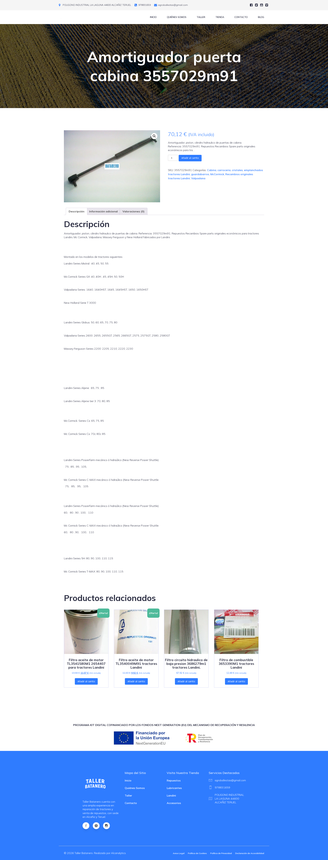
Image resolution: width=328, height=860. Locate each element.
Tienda (219, 17)
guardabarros (200, 174)
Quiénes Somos (176, 17)
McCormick (217, 174)
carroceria (224, 170)
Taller (201, 17)
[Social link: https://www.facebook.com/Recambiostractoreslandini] (88, 825)
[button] (154, 136)
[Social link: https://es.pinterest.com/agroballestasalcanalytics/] (98, 825)
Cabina (211, 170)
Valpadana (198, 178)
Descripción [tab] (76, 211)
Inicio (153, 17)
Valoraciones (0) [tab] (133, 211)
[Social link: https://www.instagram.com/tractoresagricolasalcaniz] (108, 825)
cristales (237, 170)
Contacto (241, 17)
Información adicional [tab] (103, 211)
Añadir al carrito (190, 157)
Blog (261, 17)
